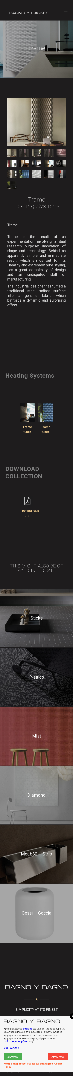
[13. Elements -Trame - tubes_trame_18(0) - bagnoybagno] (36, 174)
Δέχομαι (13, 1056)
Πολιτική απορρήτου (16, 1041)
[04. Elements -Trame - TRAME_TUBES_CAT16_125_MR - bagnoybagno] (49, 153)
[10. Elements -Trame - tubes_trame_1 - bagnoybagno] (61, 163)
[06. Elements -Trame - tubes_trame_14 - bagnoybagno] (11, 163)
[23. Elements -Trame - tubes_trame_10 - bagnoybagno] (11, 184)
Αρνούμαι (58, 1056)
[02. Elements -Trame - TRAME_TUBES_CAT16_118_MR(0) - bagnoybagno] (36, 153)
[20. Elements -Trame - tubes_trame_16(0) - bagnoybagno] (61, 174)
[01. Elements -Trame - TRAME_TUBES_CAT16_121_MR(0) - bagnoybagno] (36, 122)
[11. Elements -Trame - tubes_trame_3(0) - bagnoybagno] (11, 174)
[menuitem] (66, 12)
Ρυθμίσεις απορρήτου (40, 1063)
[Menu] (66, 12)
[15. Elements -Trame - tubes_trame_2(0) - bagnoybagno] (49, 174)
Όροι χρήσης (11, 1047)
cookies (27, 1028)
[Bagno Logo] (30, 13)
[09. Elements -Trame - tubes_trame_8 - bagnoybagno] (49, 163)
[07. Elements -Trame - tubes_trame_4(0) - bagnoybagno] (24, 163)
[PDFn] (27, 501)
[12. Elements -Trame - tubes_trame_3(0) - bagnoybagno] (24, 174)
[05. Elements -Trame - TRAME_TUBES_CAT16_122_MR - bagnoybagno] (61, 153)
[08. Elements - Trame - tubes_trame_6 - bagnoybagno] (36, 163)
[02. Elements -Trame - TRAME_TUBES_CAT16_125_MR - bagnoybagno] (24, 153)
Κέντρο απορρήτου (14, 1063)
